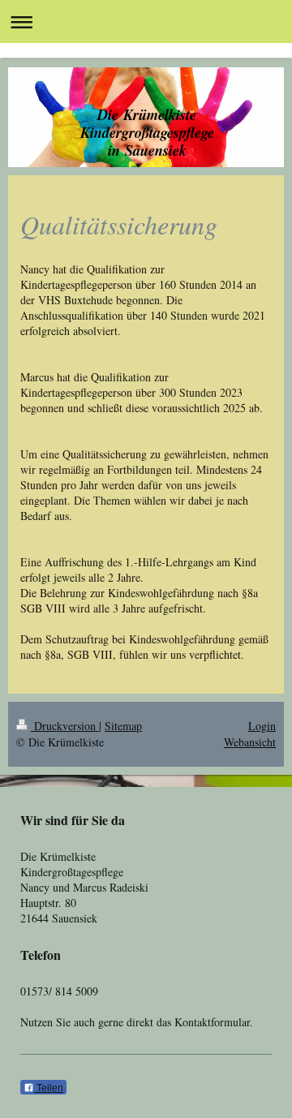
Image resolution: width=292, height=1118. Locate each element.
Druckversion (65, 725)
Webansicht (250, 742)
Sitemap (123, 725)
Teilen (48, 1088)
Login (262, 725)
